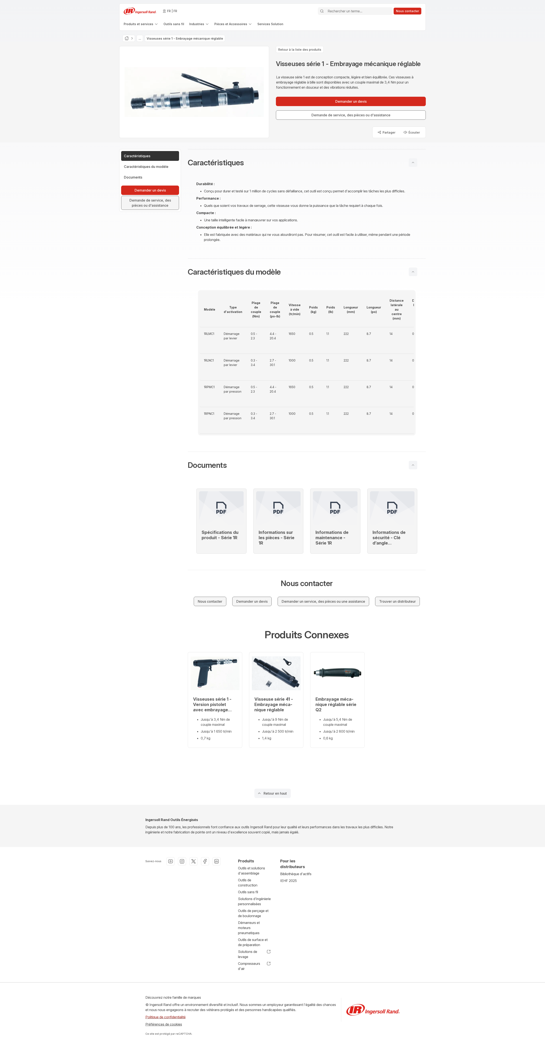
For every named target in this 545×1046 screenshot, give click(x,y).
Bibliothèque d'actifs (295, 874)
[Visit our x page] (193, 861)
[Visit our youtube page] (170, 861)
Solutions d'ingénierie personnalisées (254, 901)
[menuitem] (141, 24)
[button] (307, 162)
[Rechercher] (322, 11)
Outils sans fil (248, 892)
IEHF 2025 (288, 881)
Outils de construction (247, 882)
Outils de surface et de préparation (253, 942)
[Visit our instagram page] (182, 861)
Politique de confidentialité (165, 1017)
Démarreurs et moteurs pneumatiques (249, 928)
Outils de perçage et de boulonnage (253, 913)
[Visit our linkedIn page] (216, 861)
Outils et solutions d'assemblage (251, 870)
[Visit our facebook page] (205, 861)
